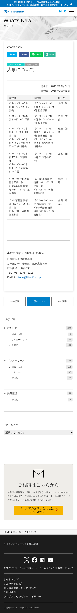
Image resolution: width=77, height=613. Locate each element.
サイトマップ (11, 579)
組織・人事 (32, 64)
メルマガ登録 (11, 584)
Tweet (13, 54)
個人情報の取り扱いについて (20, 588)
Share (24, 54)
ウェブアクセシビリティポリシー (22, 596)
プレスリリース (16, 64)
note (51, 54)
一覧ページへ (38, 301)
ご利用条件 (10, 592)
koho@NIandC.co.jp (29, 277)
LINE (38, 54)
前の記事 (14, 301)
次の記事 (62, 301)
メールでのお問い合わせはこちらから (37, 510)
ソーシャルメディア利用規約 (49, 568)
